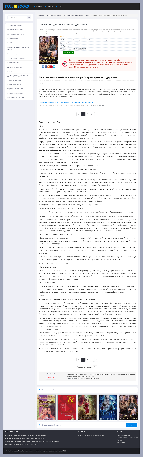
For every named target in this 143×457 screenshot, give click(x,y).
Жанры (50, 6)
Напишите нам (71, 378)
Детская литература (14, 67)
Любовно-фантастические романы (76, 15)
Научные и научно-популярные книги (18, 48)
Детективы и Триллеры (16, 58)
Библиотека (121, 442)
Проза (9, 43)
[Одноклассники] (48, 66)
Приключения (12, 38)
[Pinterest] (51, 66)
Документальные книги (16, 34)
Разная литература (14, 84)
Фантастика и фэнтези (15, 30)
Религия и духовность (15, 54)
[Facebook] (46, 66)
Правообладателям (123, 435)
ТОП (60, 6)
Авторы (119, 440)
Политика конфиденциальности (127, 438)
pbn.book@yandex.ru (97, 435)
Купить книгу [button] (68, 53)
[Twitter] (54, 66)
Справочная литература (15, 89)
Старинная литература (15, 80)
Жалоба (51, 377)
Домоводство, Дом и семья (17, 76)
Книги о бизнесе (13, 63)
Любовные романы (14, 25)
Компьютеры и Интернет (16, 97)
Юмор (9, 71)
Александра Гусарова (75, 43)
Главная (39, 6)
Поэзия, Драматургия (15, 93)
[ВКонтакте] (43, 66)
